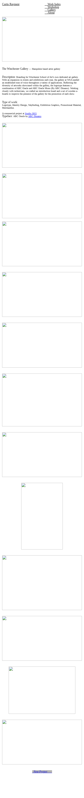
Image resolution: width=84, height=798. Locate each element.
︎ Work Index (53, 4)
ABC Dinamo (34, 116)
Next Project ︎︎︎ (42, 771)
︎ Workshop (52, 7)
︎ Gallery (50, 9)
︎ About (50, 12)
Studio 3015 (31, 113)
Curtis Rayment (10, 4)
